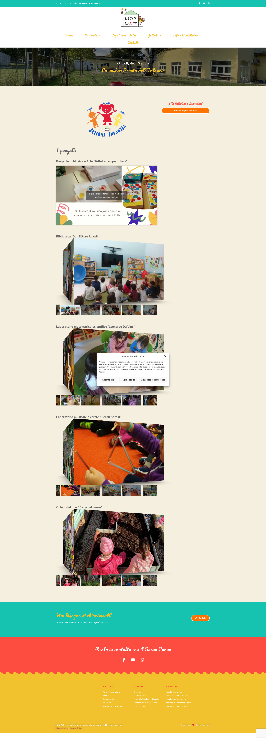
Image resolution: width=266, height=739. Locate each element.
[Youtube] (204, 3)
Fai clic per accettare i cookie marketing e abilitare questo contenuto (107, 195)
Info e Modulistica (185, 35)
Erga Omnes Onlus (124, 35)
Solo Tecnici (128, 379)
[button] (165, 356)
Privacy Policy (61, 728)
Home (69, 35)
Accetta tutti (108, 379)
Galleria (152, 35)
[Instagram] (209, 3)
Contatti (133, 42)
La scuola (91, 35)
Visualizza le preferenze (153, 379)
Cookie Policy (76, 728)
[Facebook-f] (199, 3)
